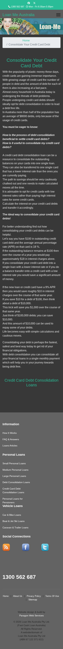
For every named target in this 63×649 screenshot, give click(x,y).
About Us (17, 596)
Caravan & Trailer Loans (15, 527)
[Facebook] (29, 3)
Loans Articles (10, 445)
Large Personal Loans (14, 476)
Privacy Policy (34, 596)
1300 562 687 (17, 7)
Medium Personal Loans (15, 469)
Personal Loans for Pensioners (13, 500)
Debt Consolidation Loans (16, 482)
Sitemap (32, 599)
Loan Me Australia (18, 15)
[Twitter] (34, 3)
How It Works (10, 433)
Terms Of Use (52, 596)
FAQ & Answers (11, 439)
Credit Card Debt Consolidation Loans (31, 382)
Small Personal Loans (14, 463)
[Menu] (58, 15)
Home (6, 596)
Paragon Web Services (31, 615)
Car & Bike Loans (12, 515)
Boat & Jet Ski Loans (14, 521)
